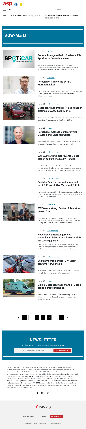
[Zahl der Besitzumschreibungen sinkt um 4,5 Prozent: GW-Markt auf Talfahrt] (19, 185)
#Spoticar (50, 51)
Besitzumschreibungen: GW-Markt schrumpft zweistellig (57, 262)
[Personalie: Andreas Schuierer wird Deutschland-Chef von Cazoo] (19, 135)
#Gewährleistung (52, 231)
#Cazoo (49, 128)
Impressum (28, 423)
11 (61, 318)
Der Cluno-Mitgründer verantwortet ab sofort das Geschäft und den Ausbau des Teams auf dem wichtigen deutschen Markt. (59, 143)
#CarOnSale (50, 78)
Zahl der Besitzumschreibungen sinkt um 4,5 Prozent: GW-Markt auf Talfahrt (59, 184)
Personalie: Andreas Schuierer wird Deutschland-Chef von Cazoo (57, 133)
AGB (35, 423)
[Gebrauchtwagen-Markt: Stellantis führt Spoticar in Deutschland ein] (19, 59)
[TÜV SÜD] (15, 4)
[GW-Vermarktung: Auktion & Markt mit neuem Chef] (19, 212)
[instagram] (42, 393)
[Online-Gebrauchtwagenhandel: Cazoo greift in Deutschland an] (19, 288)
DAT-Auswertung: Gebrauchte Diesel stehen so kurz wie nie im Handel (58, 157)
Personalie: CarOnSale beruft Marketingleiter (54, 83)
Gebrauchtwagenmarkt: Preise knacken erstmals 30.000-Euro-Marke (60, 109)
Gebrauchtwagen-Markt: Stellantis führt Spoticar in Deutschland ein (60, 57)
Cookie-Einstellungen (55, 423)
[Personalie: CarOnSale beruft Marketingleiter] (19, 85)
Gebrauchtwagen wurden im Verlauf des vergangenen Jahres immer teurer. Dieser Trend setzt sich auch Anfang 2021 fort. (60, 119)
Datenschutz (42, 423)
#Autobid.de (51, 204)
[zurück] (18, 317)
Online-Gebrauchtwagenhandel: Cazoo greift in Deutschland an (59, 286)
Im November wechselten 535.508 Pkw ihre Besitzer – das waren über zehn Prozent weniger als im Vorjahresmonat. (58, 272)
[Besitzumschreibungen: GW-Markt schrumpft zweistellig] (19, 264)
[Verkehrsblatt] (20, 4)
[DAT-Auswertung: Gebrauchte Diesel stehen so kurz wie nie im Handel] (19, 159)
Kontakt (42, 416)
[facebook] (37, 393)
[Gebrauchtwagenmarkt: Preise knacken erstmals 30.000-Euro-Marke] (19, 111)
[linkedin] (48, 393)
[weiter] (67, 317)
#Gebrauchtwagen (53, 104)
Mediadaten (28, 416)
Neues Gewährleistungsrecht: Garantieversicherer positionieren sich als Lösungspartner (59, 237)
